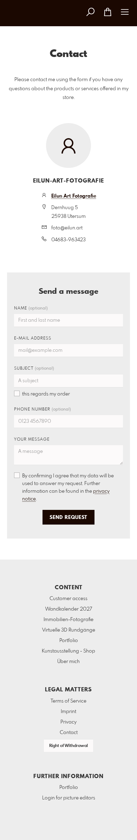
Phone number (42, 409)
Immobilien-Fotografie (68, 619)
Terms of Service (68, 701)
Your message (32, 439)
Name (31, 308)
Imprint (68, 711)
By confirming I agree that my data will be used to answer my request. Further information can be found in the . (68, 487)
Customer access (68, 598)
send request (68, 517)
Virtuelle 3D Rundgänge (68, 630)
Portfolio (68, 640)
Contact (69, 732)
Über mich (68, 661)
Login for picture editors (68, 798)
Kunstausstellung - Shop (68, 651)
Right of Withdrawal (68, 746)
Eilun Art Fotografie (73, 196)
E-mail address (32, 338)
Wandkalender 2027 (68, 609)
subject (34, 368)
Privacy (68, 722)
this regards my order (46, 394)
